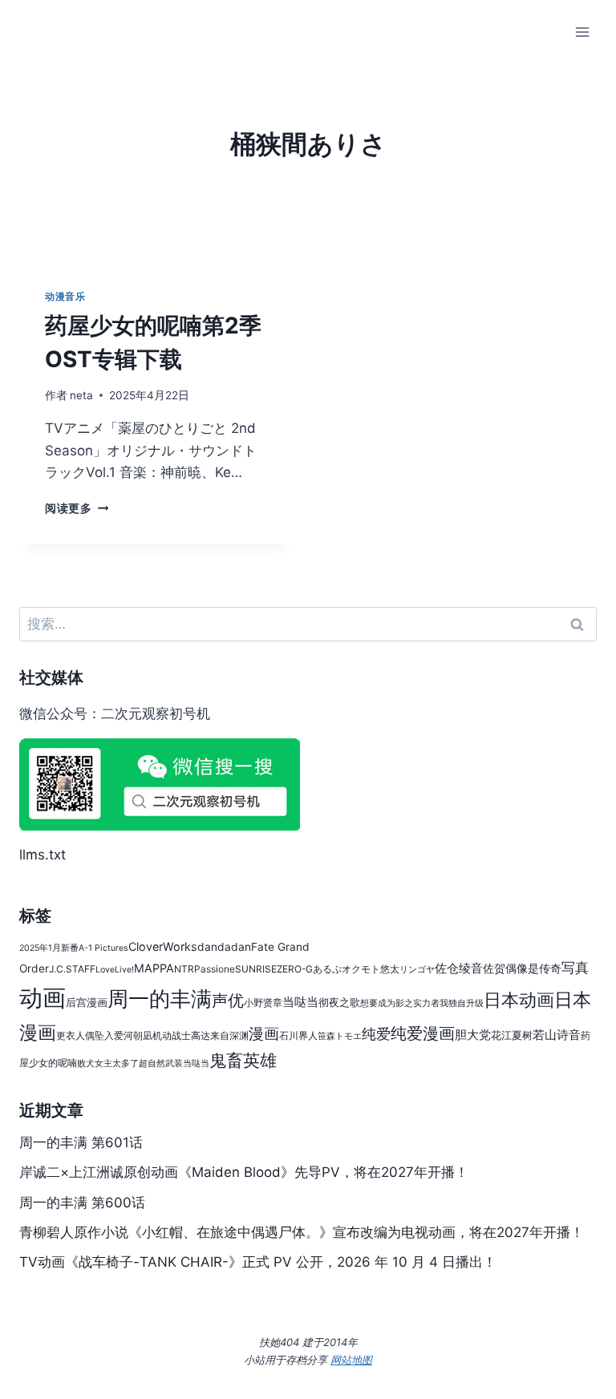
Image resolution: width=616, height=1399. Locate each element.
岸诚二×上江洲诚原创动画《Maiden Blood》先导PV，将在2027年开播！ (243, 1172)
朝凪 (142, 1035)
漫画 (264, 1033)
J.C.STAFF (72, 969)
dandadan (224, 946)
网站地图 (351, 1359)
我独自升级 (462, 1003)
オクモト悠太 (370, 969)
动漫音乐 (65, 296)
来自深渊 (229, 1035)
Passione (214, 969)
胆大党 (473, 1034)
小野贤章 (263, 1003)
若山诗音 (557, 1034)
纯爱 (376, 1033)
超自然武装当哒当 (174, 1063)
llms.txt (42, 855)
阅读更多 (76, 508)
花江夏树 (512, 1035)
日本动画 (519, 999)
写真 (575, 968)
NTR (184, 969)
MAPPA (154, 968)
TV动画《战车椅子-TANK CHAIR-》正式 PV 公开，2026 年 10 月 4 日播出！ (257, 1262)
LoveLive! (114, 969)
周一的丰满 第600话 (82, 1203)
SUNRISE (256, 969)
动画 (42, 998)
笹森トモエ (340, 1036)
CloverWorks (162, 946)
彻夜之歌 (339, 1003)
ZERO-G (295, 969)
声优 (228, 1000)
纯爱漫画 (423, 1033)
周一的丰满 (159, 998)
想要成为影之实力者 (400, 1003)
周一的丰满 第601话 (81, 1142)
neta (81, 395)
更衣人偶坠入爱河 (94, 1035)
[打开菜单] (582, 31)
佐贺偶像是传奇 (522, 968)
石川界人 (298, 1035)
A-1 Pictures (103, 948)
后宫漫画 (86, 1003)
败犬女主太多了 (108, 1063)
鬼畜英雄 (243, 1060)
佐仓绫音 (459, 968)
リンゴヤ (417, 969)
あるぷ (327, 969)
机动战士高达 (181, 1035)
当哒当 (300, 1001)
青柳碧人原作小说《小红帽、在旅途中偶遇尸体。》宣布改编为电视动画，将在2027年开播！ (301, 1232)
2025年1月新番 (49, 948)
